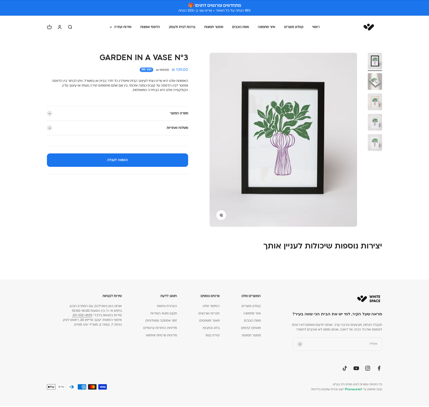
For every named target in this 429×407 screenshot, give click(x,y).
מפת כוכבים (240, 27)
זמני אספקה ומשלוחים (161, 320)
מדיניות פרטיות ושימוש (161, 335)
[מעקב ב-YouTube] (356, 368)
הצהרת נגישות (167, 306)
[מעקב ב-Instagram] (368, 368)
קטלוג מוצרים (293, 27)
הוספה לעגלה (117, 160)
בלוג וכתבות (211, 328)
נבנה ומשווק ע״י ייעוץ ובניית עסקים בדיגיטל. (346, 389)
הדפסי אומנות (150, 27)
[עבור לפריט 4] (375, 123)
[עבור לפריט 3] (375, 102)
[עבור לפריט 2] (375, 82)
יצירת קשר (212, 335)
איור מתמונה (266, 27)
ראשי (316, 27)
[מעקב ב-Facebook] (379, 368)
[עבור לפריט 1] (375, 62)
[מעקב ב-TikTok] (345, 368)
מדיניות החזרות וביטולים (160, 328)
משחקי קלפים (251, 328)
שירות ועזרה (122, 27)
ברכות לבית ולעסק (182, 27)
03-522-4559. (82, 315)
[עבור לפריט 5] (375, 143)
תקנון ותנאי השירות (163, 313)
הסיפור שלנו (211, 306)
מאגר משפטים (209, 320)
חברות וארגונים (209, 313)
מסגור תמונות (213, 27)
